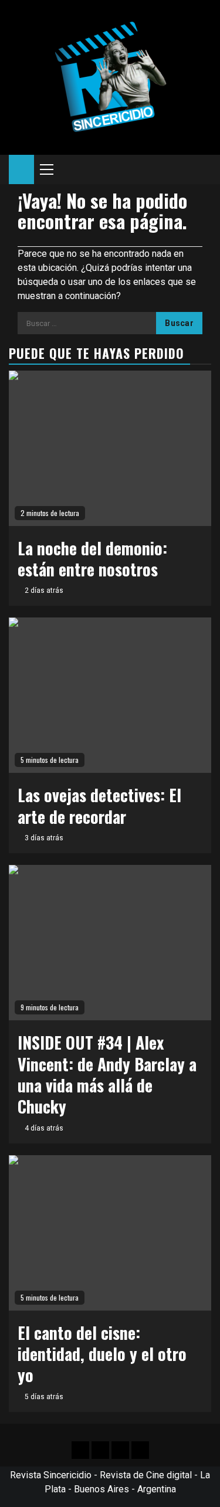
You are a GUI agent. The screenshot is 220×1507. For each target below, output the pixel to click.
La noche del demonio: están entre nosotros (92, 558)
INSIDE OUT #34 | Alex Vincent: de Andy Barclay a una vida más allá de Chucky (107, 1074)
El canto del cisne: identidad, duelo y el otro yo (102, 1354)
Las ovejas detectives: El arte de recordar (99, 805)
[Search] (202, 169)
